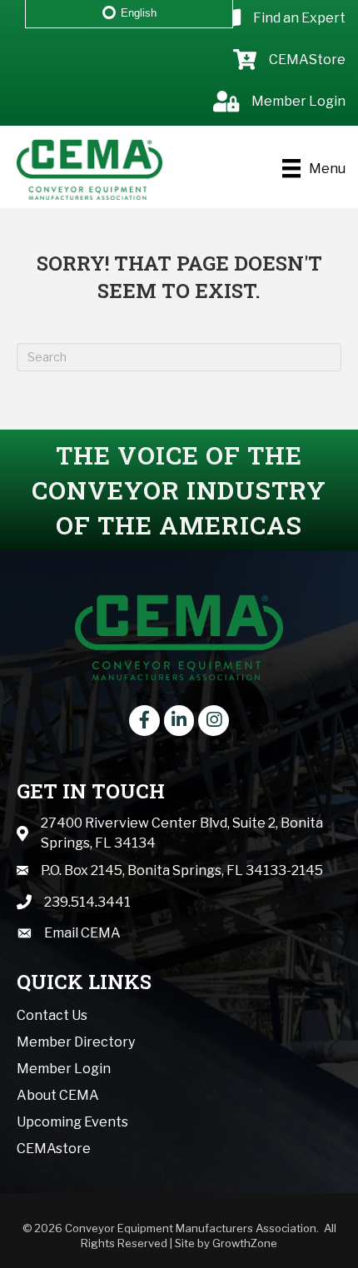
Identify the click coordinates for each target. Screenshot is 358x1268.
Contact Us (52, 1015)
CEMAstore (54, 1148)
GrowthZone (244, 1243)
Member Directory (76, 1042)
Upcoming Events (72, 1122)
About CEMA (58, 1095)
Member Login (64, 1069)
